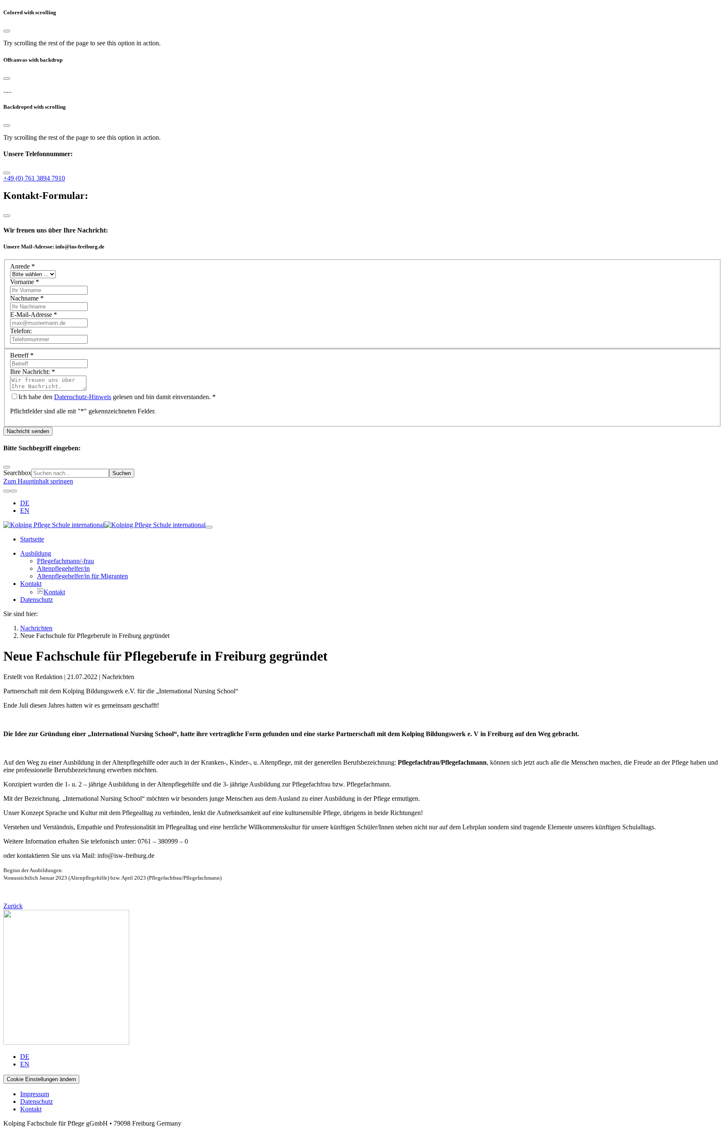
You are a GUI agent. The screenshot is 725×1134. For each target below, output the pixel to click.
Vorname (24, 281)
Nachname (27, 298)
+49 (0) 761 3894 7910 (34, 178)
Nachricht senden (28, 431)
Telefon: (21, 330)
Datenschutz (36, 1101)
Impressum (34, 1093)
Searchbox (17, 472)
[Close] (6, 31)
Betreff (22, 355)
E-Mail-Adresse (33, 314)
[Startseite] (104, 524)
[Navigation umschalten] (209, 527)
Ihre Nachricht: (32, 371)
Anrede (22, 266)
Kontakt (31, 1109)
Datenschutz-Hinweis (82, 396)
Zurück (13, 905)
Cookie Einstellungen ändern (41, 1079)
